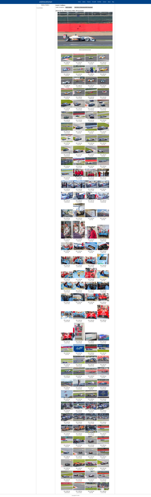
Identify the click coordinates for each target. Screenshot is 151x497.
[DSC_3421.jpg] (103, 351)
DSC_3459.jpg (103, 376)
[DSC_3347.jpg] (67, 289)
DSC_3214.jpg (79, 166)
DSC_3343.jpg (91, 279)
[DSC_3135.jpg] (67, 118)
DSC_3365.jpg (67, 341)
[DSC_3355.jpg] (67, 300)
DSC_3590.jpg (79, 456)
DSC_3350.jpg (79, 290)
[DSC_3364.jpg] (103, 318)
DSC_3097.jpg (91, 85)
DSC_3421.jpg (103, 353)
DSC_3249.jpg (103, 166)
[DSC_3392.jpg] (103, 340)
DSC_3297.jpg (103, 177)
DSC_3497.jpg (67, 399)
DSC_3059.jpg (79, 74)
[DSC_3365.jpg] (67, 340)
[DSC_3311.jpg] (67, 217)
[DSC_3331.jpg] (91, 238)
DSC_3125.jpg (103, 97)
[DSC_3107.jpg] (67, 95)
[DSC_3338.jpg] (79, 264)
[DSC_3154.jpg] (103, 130)
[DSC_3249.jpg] (103, 164)
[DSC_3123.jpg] (91, 95)
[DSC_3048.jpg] (67, 61)
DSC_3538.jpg (103, 422)
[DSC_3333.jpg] (67, 249)
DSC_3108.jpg (79, 97)
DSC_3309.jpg (103, 200)
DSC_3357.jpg (91, 302)
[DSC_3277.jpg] (67, 176)
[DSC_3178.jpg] (91, 153)
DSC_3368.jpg (91, 341)
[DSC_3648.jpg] (79, 489)
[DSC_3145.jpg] (67, 130)
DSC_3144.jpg (103, 120)
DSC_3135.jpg (67, 120)
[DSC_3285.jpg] (79, 176)
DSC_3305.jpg (67, 200)
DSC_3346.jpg (103, 279)
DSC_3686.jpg (103, 491)
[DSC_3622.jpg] (91, 478)
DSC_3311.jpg (67, 218)
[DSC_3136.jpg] (79, 118)
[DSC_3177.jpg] (79, 153)
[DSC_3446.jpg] (91, 363)
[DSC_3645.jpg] (67, 489)
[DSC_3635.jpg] (103, 478)
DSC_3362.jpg (79, 320)
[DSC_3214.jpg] (79, 164)
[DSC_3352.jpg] (91, 289)
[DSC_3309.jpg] (103, 199)
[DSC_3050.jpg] (79, 61)
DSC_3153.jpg (91, 131)
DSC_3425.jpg (67, 364)
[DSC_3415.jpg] (67, 351)
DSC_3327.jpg (67, 239)
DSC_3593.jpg (103, 456)
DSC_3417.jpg (79, 353)
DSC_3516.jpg (103, 399)
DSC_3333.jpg (67, 251)
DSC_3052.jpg (91, 62)
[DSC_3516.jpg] (103, 397)
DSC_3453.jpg (67, 376)
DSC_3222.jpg (91, 166)
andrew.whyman (45, 2)
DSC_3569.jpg (103, 433)
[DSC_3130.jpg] (79, 107)
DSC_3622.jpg (91, 479)
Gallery (83, 2)
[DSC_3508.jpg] (91, 397)
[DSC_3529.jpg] (67, 420)
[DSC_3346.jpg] (103, 277)
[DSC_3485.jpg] (91, 386)
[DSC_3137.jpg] (91, 118)
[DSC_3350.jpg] (79, 289)
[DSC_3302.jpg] (91, 187)
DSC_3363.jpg (91, 320)
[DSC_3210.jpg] (67, 164)
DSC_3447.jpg (103, 364)
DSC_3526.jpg (79, 410)
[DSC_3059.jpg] (79, 72)
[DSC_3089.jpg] (79, 84)
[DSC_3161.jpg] (79, 141)
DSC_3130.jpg (79, 108)
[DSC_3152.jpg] (79, 130)
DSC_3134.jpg (103, 108)
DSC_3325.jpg (103, 218)
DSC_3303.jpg (103, 189)
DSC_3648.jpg (79, 491)
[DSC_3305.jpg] (67, 199)
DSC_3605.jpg (79, 468)
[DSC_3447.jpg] (103, 363)
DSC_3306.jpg (79, 200)
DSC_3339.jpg (91, 265)
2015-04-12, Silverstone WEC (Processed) (83, 7)
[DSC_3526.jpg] (79, 409)
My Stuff (94, 2)
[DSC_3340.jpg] (103, 264)
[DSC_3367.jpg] (79, 340)
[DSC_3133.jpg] (91, 107)
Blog (113, 2)
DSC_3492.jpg (103, 387)
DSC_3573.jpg (91, 445)
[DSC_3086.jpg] (67, 84)
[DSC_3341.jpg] (67, 277)
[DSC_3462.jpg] (67, 386)
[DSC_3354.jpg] (103, 289)
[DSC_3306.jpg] (79, 199)
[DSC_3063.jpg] (103, 72)
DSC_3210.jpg (67, 166)
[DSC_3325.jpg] (103, 217)
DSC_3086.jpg (67, 85)
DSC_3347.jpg (67, 290)
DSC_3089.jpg (79, 85)
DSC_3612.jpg (103, 468)
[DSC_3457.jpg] (79, 374)
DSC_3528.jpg (103, 410)
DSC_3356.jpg (79, 302)
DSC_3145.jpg (67, 131)
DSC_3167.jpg (91, 143)
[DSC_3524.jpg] (67, 409)
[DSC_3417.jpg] (79, 351)
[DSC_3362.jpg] (79, 318)
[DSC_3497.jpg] (67, 397)
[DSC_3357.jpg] (91, 300)
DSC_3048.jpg (67, 62)
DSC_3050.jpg (79, 62)
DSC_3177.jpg (79, 154)
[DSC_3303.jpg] (103, 187)
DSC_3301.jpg (79, 189)
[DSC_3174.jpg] (67, 153)
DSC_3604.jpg (67, 468)
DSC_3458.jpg (91, 376)
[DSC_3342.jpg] (79, 277)
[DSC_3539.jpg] (67, 432)
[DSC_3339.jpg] (91, 264)
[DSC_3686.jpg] (103, 489)
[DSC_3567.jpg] (91, 432)
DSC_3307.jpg (91, 200)
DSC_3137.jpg (91, 120)
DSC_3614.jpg (67, 479)
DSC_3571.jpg (79, 445)
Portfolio (99, 2)
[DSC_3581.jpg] (103, 443)
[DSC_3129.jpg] (67, 107)
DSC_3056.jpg (103, 62)
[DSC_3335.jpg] (91, 249)
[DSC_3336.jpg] (103, 249)
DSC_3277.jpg (67, 177)
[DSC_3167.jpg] (91, 141)
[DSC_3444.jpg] (79, 363)
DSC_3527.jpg (91, 410)
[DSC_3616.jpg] (79, 478)
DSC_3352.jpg (91, 290)
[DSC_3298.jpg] (67, 187)
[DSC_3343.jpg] (91, 277)
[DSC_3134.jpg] (103, 107)
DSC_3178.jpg (91, 154)
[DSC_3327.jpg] (67, 238)
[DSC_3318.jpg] (91, 217)
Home (79, 2)
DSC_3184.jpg (103, 154)
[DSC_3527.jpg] (91, 409)
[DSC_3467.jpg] (79, 386)
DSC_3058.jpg (67, 74)
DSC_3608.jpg (91, 468)
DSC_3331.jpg (91, 239)
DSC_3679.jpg (91, 491)
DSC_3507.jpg (79, 399)
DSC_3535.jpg (91, 422)
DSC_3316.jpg (79, 218)
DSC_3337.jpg (67, 265)
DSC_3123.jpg (91, 97)
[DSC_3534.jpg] (79, 420)
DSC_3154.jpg (103, 131)
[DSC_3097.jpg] (91, 84)
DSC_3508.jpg (91, 399)
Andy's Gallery (69, 7)
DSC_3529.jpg (67, 422)
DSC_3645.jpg (67, 491)
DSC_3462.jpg (67, 387)
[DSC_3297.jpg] (103, 176)
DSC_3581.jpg (103, 445)
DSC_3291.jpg (91, 177)
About (109, 2)
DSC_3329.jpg (79, 239)
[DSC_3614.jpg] (67, 478)
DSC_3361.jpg (67, 320)
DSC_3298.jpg (67, 189)
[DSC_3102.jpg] (103, 84)
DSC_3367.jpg (79, 341)
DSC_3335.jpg (91, 251)
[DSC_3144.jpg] (103, 118)
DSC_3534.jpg (79, 422)
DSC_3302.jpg (91, 189)
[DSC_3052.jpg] (91, 61)
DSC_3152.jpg (79, 131)
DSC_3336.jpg (103, 251)
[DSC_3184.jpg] (103, 153)
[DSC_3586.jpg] (67, 455)
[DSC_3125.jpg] (103, 95)
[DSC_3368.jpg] (91, 340)
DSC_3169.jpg (103, 143)
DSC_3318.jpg (91, 218)
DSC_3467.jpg (79, 387)
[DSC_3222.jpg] (85, 48)
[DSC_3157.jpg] (67, 141)
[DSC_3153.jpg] (91, 130)
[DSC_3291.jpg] (91, 176)
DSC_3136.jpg (79, 120)
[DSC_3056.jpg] (103, 61)
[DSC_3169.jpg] (103, 141)
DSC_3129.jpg (67, 108)
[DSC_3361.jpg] (67, 318)
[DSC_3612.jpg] (103, 466)
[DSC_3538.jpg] (103, 420)
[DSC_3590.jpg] (79, 455)
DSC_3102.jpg (103, 85)
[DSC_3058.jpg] (67, 72)
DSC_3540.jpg (79, 433)
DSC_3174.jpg (67, 154)
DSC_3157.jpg (67, 143)
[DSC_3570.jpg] (67, 443)
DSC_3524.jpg (67, 410)
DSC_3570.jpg (67, 445)
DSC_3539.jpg (67, 433)
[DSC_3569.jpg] (103, 432)
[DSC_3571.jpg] (79, 443)
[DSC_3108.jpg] (79, 95)
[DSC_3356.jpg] (79, 300)
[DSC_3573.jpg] (91, 443)
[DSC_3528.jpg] (103, 409)
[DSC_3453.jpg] (67, 374)
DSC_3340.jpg (103, 265)
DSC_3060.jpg (91, 74)
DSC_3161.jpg (79, 143)
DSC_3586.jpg (67, 456)
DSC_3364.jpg (103, 320)
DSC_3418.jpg (91, 353)
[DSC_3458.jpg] (91, 374)
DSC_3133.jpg (91, 108)
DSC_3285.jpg (79, 177)
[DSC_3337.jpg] (67, 264)
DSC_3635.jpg (103, 479)
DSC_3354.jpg (103, 290)
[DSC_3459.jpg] (103, 374)
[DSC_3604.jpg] (67, 466)
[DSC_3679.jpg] (91, 489)
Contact (104, 2)
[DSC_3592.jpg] (91, 455)
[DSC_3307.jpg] (91, 199)
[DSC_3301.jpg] (79, 187)
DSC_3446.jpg (91, 364)
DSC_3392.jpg (103, 341)
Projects (89, 2)
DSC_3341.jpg (67, 279)
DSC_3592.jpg (91, 456)
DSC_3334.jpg (79, 251)
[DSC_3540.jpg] (79, 432)
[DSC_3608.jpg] (91, 466)
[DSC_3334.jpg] (79, 249)
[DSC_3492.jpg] (103, 386)
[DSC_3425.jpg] (67, 363)
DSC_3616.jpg (79, 479)
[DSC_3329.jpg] (79, 238)
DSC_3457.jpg (79, 376)
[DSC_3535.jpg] (91, 420)
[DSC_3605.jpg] (79, 466)
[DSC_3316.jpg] (79, 217)
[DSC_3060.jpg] (91, 72)
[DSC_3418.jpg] (91, 351)
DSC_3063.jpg (103, 74)
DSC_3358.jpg (103, 302)
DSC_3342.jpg (79, 279)
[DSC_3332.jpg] (103, 238)
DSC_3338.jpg (79, 265)
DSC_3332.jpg (103, 239)
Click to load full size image (85, 49)
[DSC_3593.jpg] (103, 455)
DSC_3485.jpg (91, 387)
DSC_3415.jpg (67, 353)
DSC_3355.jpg (67, 302)
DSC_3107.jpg (67, 97)
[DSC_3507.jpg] (79, 397)
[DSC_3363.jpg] (91, 318)
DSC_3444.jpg (79, 364)
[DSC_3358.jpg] (103, 300)
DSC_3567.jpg (91, 433)
